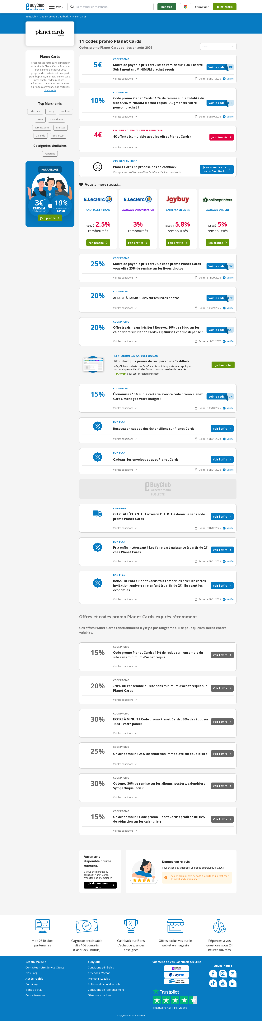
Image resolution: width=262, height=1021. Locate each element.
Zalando (40, 135)
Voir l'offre (220, 428)
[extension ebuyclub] (185, 6)
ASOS (40, 119)
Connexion (202, 7)
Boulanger (58, 135)
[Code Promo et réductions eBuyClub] (35, 6)
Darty (51, 111)
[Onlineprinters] (217, 199)
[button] (220, 67)
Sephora (65, 111)
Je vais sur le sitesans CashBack (214, 169)
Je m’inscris (225, 7)
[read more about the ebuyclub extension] (185, 6)
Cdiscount (35, 111)
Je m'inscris (219, 137)
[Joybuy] (177, 199)
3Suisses (60, 127)
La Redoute (56, 119)
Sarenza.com (42, 127)
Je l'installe (223, 365)
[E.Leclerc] (98, 199)
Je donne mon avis (98, 885)
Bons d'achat (34, 989)
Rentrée (166, 7)
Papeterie (50, 153)
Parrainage (32, 984)
